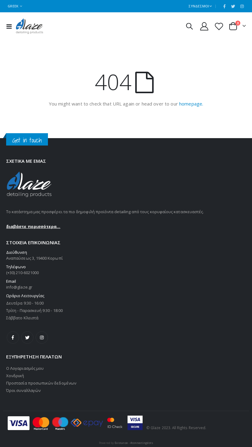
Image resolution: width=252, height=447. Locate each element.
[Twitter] (233, 6)
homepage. (191, 104)
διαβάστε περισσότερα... (33, 226)
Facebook (13, 337)
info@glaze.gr (19, 287)
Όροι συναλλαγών (23, 390)
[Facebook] (224, 6)
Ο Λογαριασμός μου (25, 368)
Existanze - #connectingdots (134, 443)
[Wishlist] (219, 26)
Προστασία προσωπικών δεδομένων (41, 383)
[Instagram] (242, 6)
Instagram (42, 337)
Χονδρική (15, 375)
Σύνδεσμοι (198, 6)
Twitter (27, 337)
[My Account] (204, 26)
